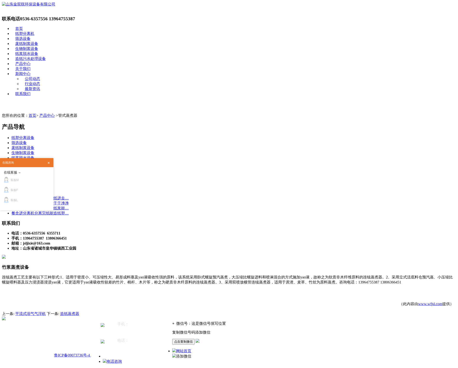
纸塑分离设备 (22, 138)
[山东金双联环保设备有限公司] (28, 4)
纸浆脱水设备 (26, 54)
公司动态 (32, 79)
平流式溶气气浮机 (30, 314)
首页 (19, 29)
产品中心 (23, 64)
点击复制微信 (183, 341)
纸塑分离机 (24, 34)
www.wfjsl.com (430, 304)
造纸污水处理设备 (30, 59)
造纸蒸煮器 (69, 314)
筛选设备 (23, 39)
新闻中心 (23, 74)
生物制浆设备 (26, 49)
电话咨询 (114, 361)
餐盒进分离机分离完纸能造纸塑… (40, 213)
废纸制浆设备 (26, 44)
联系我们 (23, 94)
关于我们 (23, 69)
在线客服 (10, 172)
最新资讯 (32, 89)
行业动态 (32, 84)
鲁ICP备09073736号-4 (72, 355)
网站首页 (183, 351)
